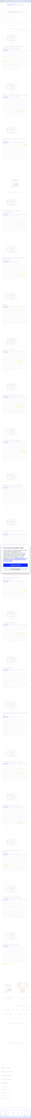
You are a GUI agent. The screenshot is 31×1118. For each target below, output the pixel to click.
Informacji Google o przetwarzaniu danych (14, 559)
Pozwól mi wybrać (8, 561)
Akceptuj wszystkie (16, 565)
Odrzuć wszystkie (15, 569)
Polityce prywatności (19, 558)
